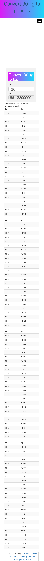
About (19, 556)
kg (9, 84)
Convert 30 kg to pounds (22, 7)
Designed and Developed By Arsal (24, 558)
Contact (12, 556)
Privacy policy (30, 553)
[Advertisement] (22, 46)
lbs (9, 93)
